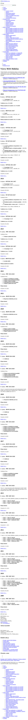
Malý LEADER (6, 27)
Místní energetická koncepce (11, 44)
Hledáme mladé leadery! (11, 35)
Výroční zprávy (9, 16)
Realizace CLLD (9, 24)
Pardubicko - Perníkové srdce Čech (10, 650)
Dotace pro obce (9, 57)
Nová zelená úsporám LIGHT (12, 45)
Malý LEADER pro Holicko (9, 643)
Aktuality (5, 8)
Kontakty (5, 61)
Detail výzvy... (4, 108)
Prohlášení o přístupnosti (12, 659)
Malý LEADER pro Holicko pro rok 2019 (14, 29)
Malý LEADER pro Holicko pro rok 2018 (14, 28)
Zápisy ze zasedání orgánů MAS (12, 15)
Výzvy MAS (8, 21)
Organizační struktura (10, 14)
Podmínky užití (4, 659)
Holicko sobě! (9, 36)
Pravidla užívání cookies (8, 660)
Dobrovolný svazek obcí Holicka (10, 647)
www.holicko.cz (6, 623)
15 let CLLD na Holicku (11, 26)
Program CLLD (6, 19)
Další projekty (6, 34)
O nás (4, 9)
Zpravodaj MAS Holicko (11, 17)
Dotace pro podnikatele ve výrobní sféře (14, 52)
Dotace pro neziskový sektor (11, 58)
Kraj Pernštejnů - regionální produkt (10, 649)
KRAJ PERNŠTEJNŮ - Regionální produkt (15, 699)
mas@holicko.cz (4, 622)
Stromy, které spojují (10, 48)
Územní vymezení (9, 10)
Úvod (4, 7)
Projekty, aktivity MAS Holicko (9, 640)
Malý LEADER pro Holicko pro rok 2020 (14, 30)
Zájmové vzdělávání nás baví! (12, 50)
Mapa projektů (6, 59)
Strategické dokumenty (10, 20)
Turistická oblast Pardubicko (11, 49)
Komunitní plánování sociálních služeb (11, 646)
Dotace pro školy (9, 56)
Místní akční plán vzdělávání (12, 43)
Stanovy (7, 12)
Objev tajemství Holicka (11, 47)
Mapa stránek (17, 660)
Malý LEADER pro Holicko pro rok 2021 (14, 31)
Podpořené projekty (10, 22)
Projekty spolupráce (10, 23)
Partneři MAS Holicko (10, 13)
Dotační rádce (6, 51)
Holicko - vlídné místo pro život (12, 37)
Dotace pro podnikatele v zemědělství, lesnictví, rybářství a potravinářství (13, 55)
